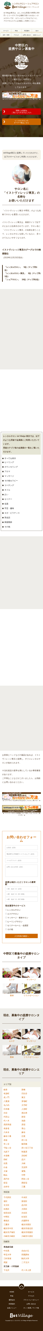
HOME (12, 1292)
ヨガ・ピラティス (12, 513)
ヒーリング (9, 462)
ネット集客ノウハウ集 (31, 1308)
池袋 (23, 1121)
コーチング (9, 485)
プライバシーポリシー (31, 1300)
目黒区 (6, 1209)
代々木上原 (26, 1270)
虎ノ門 (6, 1097)
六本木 (6, 1132)
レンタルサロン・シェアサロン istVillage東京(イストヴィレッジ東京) (21, 5)
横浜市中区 (8, 1228)
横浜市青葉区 (27, 1232)
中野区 (6, 1217)
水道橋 (6, 1156)
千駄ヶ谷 (7, 1148)
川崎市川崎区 (9, 1236)
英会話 (7, 518)
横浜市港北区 (27, 1228)
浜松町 (24, 1156)
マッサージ (9, 476)
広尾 (23, 1136)
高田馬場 (7, 1125)
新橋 (23, 1090)
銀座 (5, 1090)
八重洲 (6, 1101)
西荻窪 (24, 1183)
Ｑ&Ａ (37, 30)
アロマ (7, 471)
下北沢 (6, 1270)
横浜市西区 (26, 1225)
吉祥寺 (6, 1187)
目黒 (5, 1163)
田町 (5, 1159)
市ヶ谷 (6, 1144)
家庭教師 (8, 522)
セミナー (8, 499)
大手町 (24, 1105)
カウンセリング (11, 467)
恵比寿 (24, 1113)
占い (6, 494)
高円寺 (6, 1179)
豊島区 (6, 1221)
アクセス (16, 35)
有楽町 (6, 1093)
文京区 (6, 1205)
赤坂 (5, 1140)
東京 (23, 1097)
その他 (7, 527)
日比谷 (24, 1093)
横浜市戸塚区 (9, 1232)
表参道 (6, 1128)
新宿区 (24, 1201)
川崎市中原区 (27, 1236)
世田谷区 (7, 1213)
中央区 (24, 1197)
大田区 (24, 1209)
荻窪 (5, 1183)
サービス (6, 30)
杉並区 (24, 1217)
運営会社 (12, 1300)
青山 (23, 1128)
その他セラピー (11, 481)
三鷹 (23, 1187)
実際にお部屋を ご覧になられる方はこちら (21, 112)
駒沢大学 (25, 1258)
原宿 (23, 1125)
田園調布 (25, 1255)
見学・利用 (6, 35)
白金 (5, 1167)
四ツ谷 (24, 1140)
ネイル (7, 490)
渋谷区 (24, 1213)
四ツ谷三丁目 (27, 1148)
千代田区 (7, 1197)
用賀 (5, 1262)
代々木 (6, 1121)
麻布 (23, 1132)
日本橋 (6, 1109)
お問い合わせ (27, 35)
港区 (5, 1201)
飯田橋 (24, 1144)
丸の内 (6, 1105)
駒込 (5, 1175)
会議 (6, 504)
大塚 (5, 1171)
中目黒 (6, 1251)
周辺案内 (26, 30)
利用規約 (23, 736)
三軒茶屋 (7, 1258)
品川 (23, 1159)
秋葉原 (24, 1152)
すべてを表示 (10, 458)
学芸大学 (7, 1255)
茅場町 (24, 1101)
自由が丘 (25, 1251)
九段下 (6, 1152)
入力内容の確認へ (21, 936)
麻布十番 (7, 1136)
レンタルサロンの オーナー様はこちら (21, 122)
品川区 (24, 1205)
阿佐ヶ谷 (25, 1179)
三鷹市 (6, 1225)
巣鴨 (23, 1171)
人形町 (24, 1109)
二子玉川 (25, 1262)
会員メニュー (37, 35)
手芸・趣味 (9, 508)
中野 (23, 1175)
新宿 (23, 1117)
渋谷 (5, 1113)
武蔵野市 (25, 1221)
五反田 (24, 1167)
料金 (16, 30)
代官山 (6, 1117)
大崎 (23, 1163)
